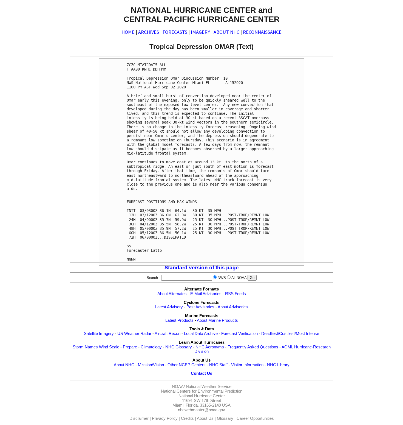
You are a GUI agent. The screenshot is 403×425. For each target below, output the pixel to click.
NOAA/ (178, 386)
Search (153, 278)
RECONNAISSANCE (262, 32)
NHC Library (278, 365)
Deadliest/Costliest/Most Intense (290, 333)
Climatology (151, 347)
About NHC (124, 365)
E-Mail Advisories (206, 294)
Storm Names (85, 347)
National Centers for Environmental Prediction (201, 391)
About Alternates (172, 294)
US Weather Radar (134, 333)
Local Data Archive (201, 333)
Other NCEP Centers (187, 365)
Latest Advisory (169, 307)
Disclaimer (139, 418)
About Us (205, 418)
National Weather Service (208, 386)
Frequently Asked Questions (253, 347)
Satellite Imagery (99, 333)
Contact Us (201, 373)
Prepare (130, 347)
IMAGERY (200, 32)
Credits (187, 418)
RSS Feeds (235, 294)
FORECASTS (175, 32)
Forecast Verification (239, 333)
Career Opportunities (255, 418)
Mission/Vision (151, 365)
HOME (128, 32)
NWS (222, 278)
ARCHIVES (148, 32)
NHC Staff (218, 365)
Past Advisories (200, 307)
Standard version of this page (201, 267)
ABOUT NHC (226, 32)
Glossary (225, 418)
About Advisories (233, 307)
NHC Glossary (178, 347)
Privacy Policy (165, 418)
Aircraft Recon (167, 333)
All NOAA (238, 278)
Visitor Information (247, 365)
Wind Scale (109, 347)
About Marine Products (217, 320)
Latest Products (179, 320)
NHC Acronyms (209, 347)
